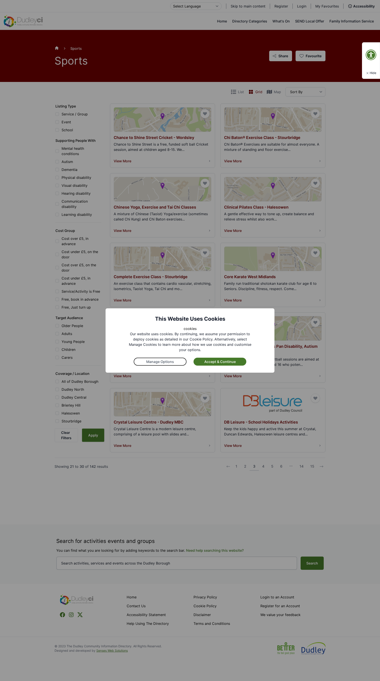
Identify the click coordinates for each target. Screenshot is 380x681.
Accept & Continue (220, 361)
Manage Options (160, 361)
